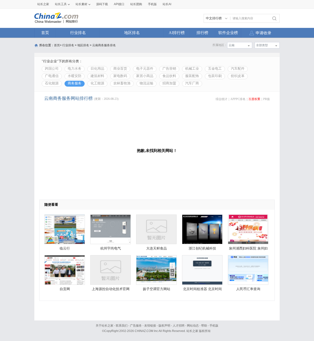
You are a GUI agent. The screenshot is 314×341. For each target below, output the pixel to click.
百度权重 (254, 99)
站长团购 (136, 4)
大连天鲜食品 (156, 248)
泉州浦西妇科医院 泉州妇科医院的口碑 (248, 250)
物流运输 (146, 83)
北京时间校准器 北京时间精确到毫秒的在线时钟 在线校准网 (202, 290)
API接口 (119, 4)
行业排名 (78, 33)
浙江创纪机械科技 (202, 248)
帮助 (204, 325)
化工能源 (97, 83)
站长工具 (61, 4)
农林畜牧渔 (122, 83)
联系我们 (122, 325)
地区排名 (132, 33)
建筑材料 (97, 76)
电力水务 (74, 68)
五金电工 (215, 68)
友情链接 (150, 325)
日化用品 (97, 68)
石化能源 (52, 83)
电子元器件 (144, 68)
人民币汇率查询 (248, 289)
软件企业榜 (228, 33)
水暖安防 (74, 76)
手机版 (213, 325)
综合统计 (221, 99)
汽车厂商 (192, 83)
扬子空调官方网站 (156, 289)
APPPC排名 (238, 99)
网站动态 (193, 325)
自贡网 (65, 289)
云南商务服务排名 (104, 45)
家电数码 (120, 76)
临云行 (65, 248)
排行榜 (202, 33)
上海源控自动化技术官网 (111, 289)
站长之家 (43, 4)
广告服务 (136, 325)
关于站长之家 (104, 325)
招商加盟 (169, 83)
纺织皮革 (238, 76)
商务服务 (74, 83)
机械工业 (192, 68)
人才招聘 (178, 325)
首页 (45, 33)
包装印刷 (215, 76)
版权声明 (164, 325)
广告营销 (169, 68)
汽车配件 (238, 68)
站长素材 (81, 4)
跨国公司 (52, 68)
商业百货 (120, 68)
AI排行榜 (177, 33)
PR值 (266, 99)
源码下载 (102, 4)
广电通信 (52, 76)
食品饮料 (169, 76)
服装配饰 (192, 76)
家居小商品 (144, 76)
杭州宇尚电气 (110, 248)
